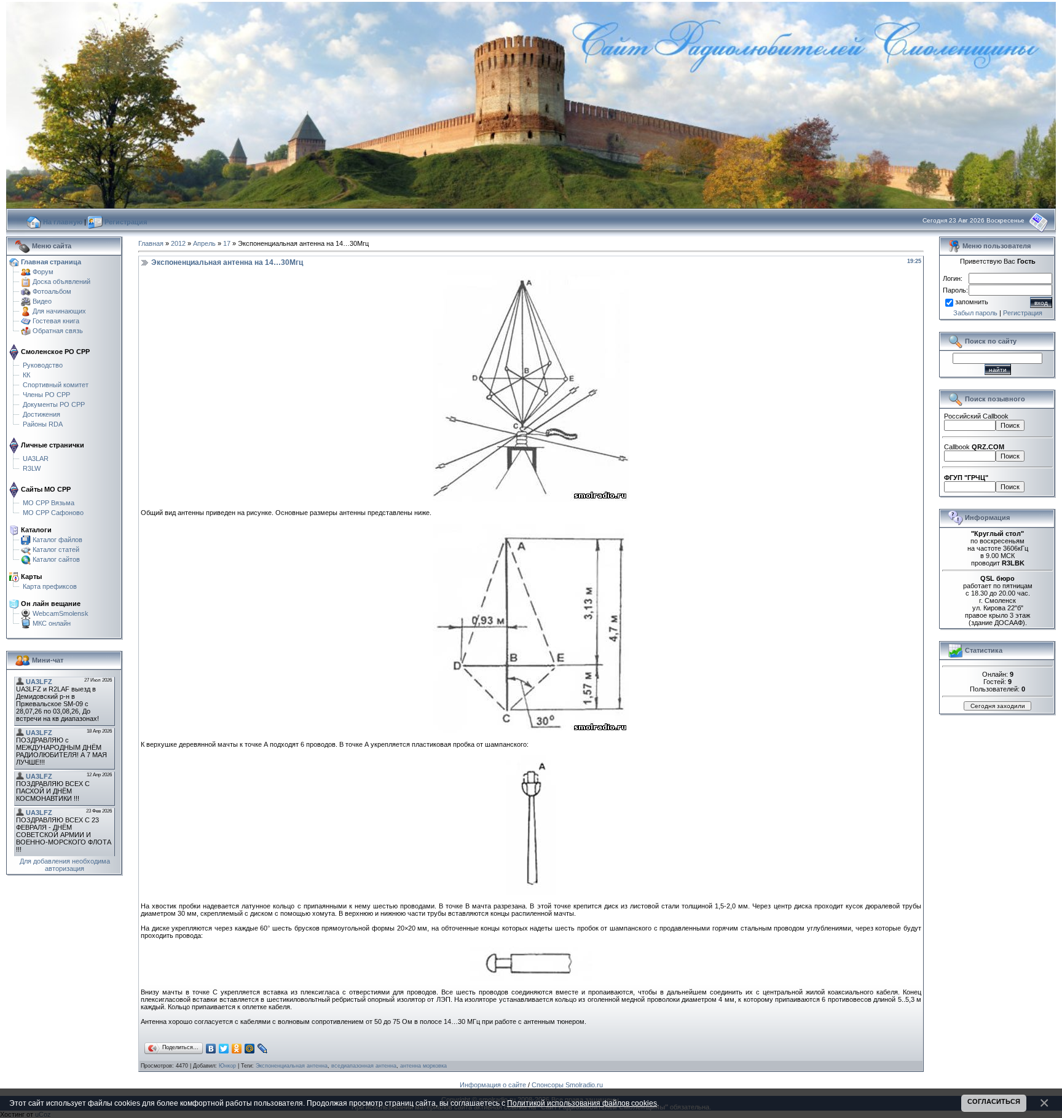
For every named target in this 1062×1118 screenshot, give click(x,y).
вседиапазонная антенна (363, 1066)
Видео (42, 301)
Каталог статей (56, 549)
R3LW (32, 468)
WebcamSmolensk (60, 613)
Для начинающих (59, 311)
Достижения (41, 414)
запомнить (971, 302)
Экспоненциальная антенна (292, 1066)
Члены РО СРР (46, 394)
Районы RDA (43, 424)
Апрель (204, 243)
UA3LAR (36, 458)
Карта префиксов (50, 586)
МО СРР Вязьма (48, 502)
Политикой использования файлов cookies (582, 1103)
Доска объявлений (61, 281)
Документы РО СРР (54, 404)
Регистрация (1022, 313)
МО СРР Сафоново (53, 512)
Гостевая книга (56, 321)
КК (26, 375)
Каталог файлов (57, 539)
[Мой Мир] (249, 1049)
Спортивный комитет (55, 384)
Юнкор (227, 1066)
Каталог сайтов (56, 559)
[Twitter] (224, 1049)
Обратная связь (58, 330)
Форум (43, 271)
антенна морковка (423, 1066)
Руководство (43, 365)
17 (226, 243)
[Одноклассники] (236, 1049)
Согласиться (993, 1101)
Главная (150, 243)
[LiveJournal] (262, 1049)
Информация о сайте (493, 1084)
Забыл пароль (975, 313)
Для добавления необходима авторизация (65, 864)
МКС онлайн (52, 623)
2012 (178, 243)
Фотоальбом (52, 291)
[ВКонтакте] (211, 1049)
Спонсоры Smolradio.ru (567, 1084)
